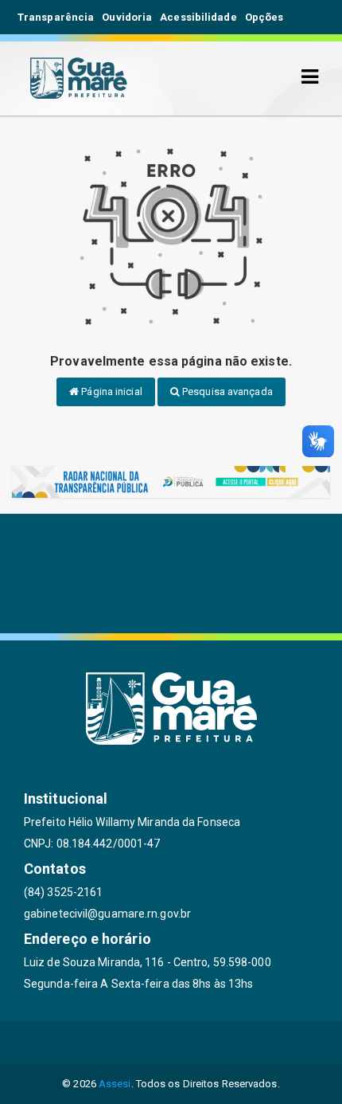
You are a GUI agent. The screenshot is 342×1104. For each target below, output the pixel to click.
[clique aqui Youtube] (209, 1042)
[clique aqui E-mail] (95, 1042)
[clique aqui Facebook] (133, 1042)
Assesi (115, 1084)
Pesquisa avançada (226, 391)
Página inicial (110, 391)
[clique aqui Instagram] (248, 1042)
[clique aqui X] (171, 1042)
